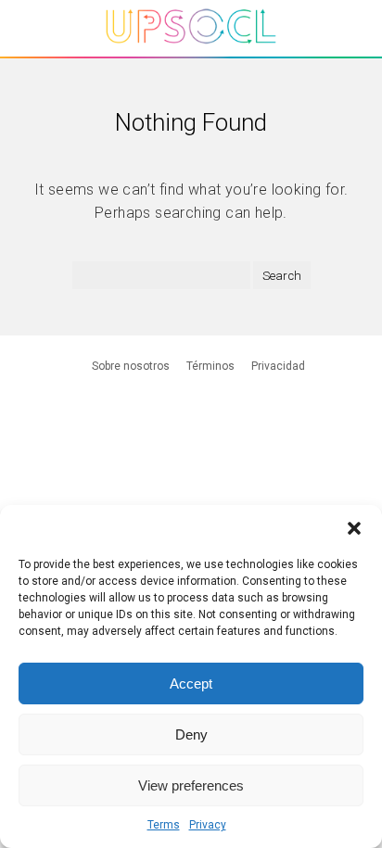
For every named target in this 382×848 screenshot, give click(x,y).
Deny (191, 734)
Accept (191, 683)
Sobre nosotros (131, 366)
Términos (210, 366)
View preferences (191, 785)
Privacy (207, 824)
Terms (163, 824)
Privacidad (278, 366)
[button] (354, 528)
